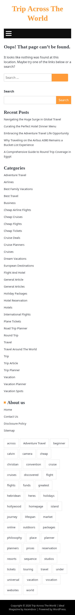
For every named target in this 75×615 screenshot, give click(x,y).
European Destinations (19, 265)
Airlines (9, 182)
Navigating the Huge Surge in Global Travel (32, 119)
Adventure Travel (15, 175)
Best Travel (11, 196)
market (47, 517)
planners (13, 548)
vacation (32, 580)
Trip (6, 356)
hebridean (14, 496)
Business (10, 203)
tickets (11, 569)
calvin (11, 454)
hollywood (14, 506)
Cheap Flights (13, 224)
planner (49, 538)
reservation (49, 548)
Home (8, 409)
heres (32, 496)
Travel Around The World (20, 349)
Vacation (9, 377)
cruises (11, 475)
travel (44, 569)
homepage (36, 506)
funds (27, 485)
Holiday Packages (15, 293)
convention (33, 464)
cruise (53, 464)
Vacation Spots (13, 391)
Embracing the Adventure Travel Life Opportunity (36, 133)
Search (9, 91)
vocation (51, 580)
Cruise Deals (12, 238)
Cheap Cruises (13, 217)
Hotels (8, 307)
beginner (59, 443)
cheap (44, 454)
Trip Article (11, 363)
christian (12, 464)
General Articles (14, 286)
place (33, 538)
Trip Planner (12, 370)
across (11, 443)
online (11, 527)
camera (27, 454)
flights (11, 485)
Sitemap (9, 430)
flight (49, 475)
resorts (11, 559)
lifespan (30, 517)
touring (28, 569)
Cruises (8, 252)
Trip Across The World (44, 605)
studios (49, 559)
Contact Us (11, 416)
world (30, 590)
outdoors (29, 527)
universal (13, 580)
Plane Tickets (12, 321)
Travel (8, 342)
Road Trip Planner (15, 328)
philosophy (14, 538)
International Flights (17, 314)
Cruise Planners (14, 245)
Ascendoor (30, 609)
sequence (30, 559)
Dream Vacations (15, 258)
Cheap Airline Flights (17, 210)
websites (13, 590)
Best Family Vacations (18, 189)
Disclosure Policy (15, 423)
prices (30, 548)
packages (49, 527)
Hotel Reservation (15, 300)
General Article (13, 279)
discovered (31, 475)
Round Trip (11, 335)
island (55, 506)
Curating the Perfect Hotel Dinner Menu (30, 126)
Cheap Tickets (13, 231)
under (60, 569)
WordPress (59, 609)
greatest (43, 485)
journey (12, 517)
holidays (48, 496)
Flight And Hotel (14, 272)
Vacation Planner (15, 384)
